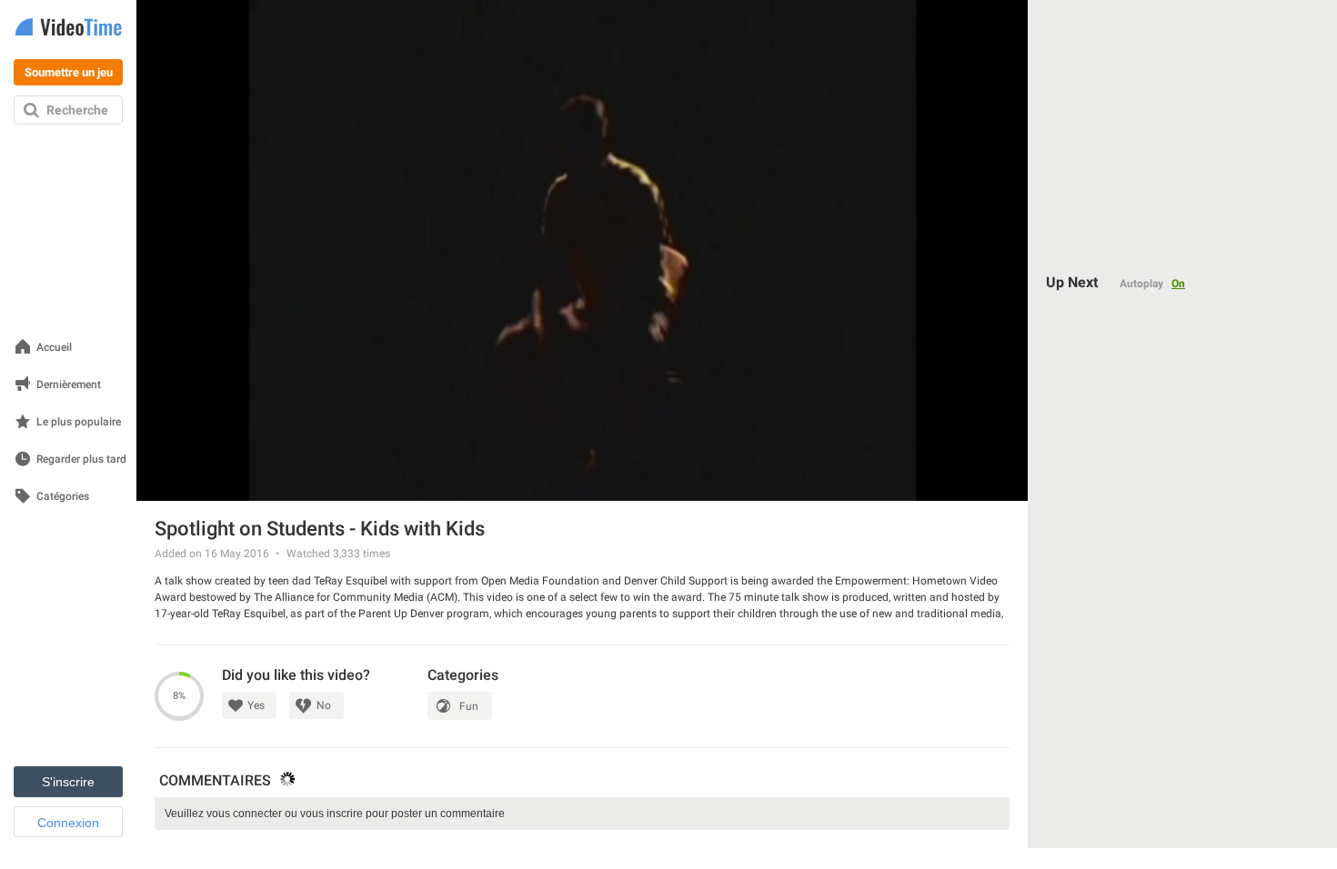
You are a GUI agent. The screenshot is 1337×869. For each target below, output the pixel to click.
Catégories (62, 497)
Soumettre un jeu (69, 72)
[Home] (68, 28)
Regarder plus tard (81, 459)
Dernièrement (68, 385)
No (324, 705)
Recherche (77, 110)
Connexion (68, 822)
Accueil (54, 348)
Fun (468, 706)
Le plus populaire (78, 422)
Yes (256, 705)
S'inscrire (68, 781)
